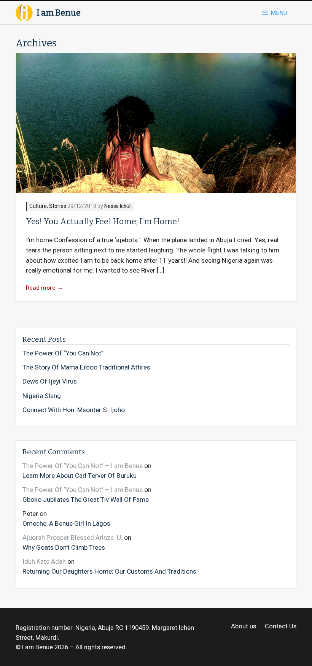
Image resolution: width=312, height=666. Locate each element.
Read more (44, 288)
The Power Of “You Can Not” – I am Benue (82, 466)
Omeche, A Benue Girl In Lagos (66, 523)
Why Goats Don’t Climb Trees (63, 547)
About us (243, 626)
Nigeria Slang (41, 396)
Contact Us (280, 626)
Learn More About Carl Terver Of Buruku (79, 475)
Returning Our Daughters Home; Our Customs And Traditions (109, 571)
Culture (38, 206)
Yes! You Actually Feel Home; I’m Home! (102, 222)
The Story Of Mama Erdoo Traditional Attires (86, 367)
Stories (57, 206)
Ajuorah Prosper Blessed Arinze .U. (72, 537)
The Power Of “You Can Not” (62, 353)
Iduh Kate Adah (44, 561)
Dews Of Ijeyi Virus (49, 381)
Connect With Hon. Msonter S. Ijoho (73, 410)
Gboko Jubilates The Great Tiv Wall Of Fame (85, 499)
